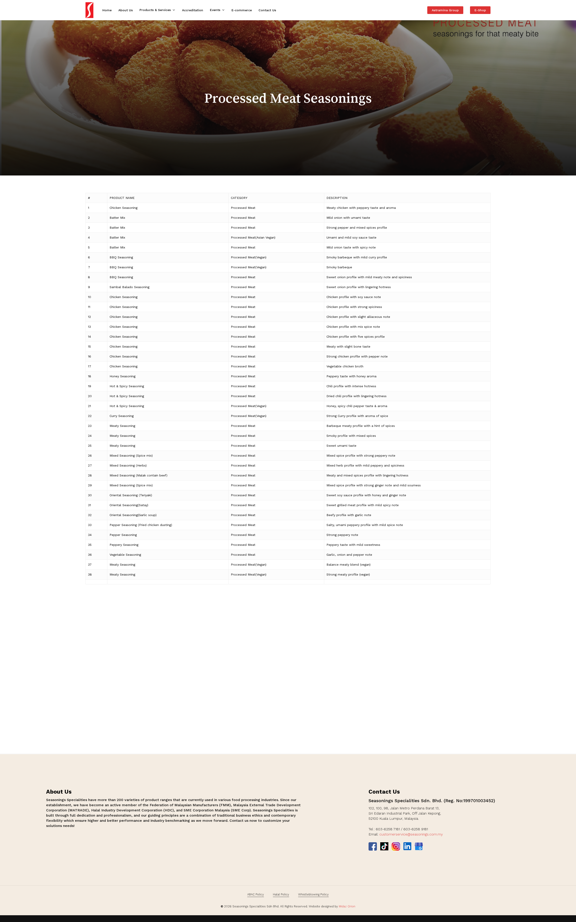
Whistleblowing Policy (313, 894)
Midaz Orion (347, 906)
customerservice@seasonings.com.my (411, 834)
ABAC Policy (255, 894)
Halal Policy (281, 894)
